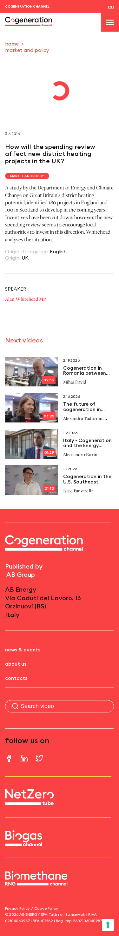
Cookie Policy (46, 908)
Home (12, 43)
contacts (16, 678)
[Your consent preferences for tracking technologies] (108, 925)
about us (15, 664)
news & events (22, 649)
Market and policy (27, 50)
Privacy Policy (17, 908)
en (111, 6)
